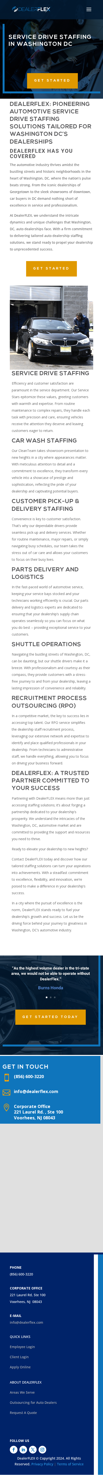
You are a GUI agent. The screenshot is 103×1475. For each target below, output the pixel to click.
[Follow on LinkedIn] (23, 1450)
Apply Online (20, 1367)
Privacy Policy (42, 1464)
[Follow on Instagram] (42, 1450)
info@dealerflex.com (36, 1091)
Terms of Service (70, 1464)
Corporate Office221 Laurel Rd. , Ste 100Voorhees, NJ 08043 (38, 1112)
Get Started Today (51, 1017)
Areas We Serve (22, 1392)
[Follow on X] (33, 1450)
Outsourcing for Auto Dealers (33, 1402)
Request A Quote (23, 1412)
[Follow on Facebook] (13, 1450)
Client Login (19, 1357)
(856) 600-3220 (21, 1274)
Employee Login (22, 1346)
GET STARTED (52, 81)
